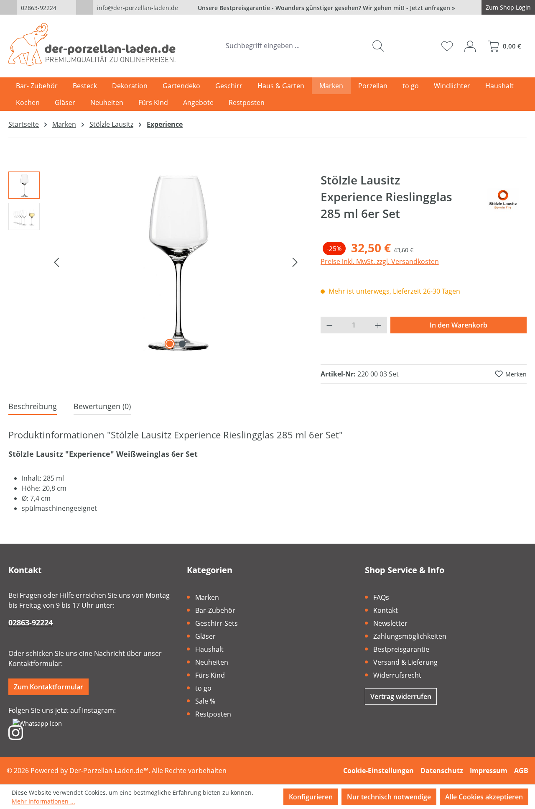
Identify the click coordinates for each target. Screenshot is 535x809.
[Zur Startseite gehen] (92, 44)
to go (203, 688)
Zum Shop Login (508, 7)
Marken (207, 597)
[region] (156, 261)
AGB (521, 770)
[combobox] (294, 45)
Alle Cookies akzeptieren (484, 796)
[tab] (32, 407)
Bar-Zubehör (215, 610)
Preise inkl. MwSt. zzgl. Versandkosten (380, 261)
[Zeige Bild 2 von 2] (182, 343)
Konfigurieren (311, 796)
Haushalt (209, 649)
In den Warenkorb (458, 325)
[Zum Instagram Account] (15, 732)
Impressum (488, 770)
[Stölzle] (503, 200)
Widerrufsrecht (397, 675)
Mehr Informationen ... (43, 801)
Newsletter (390, 623)
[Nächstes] (295, 261)
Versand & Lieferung (405, 662)
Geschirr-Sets (216, 623)
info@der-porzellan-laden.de (137, 8)
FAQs (381, 597)
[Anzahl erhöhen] (378, 325)
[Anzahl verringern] (329, 325)
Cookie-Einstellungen (378, 770)
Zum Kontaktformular (48, 686)
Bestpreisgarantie (401, 649)
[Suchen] (378, 45)
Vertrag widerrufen (400, 696)
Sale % (205, 701)
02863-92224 (38, 8)
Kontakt (385, 610)
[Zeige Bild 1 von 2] (169, 343)
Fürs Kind (210, 675)
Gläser (205, 636)
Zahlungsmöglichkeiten (409, 636)
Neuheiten (211, 662)
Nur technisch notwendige (389, 796)
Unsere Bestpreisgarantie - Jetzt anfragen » (326, 8)
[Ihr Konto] (470, 46)
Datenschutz (441, 770)
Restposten (213, 714)
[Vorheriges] (56, 261)
